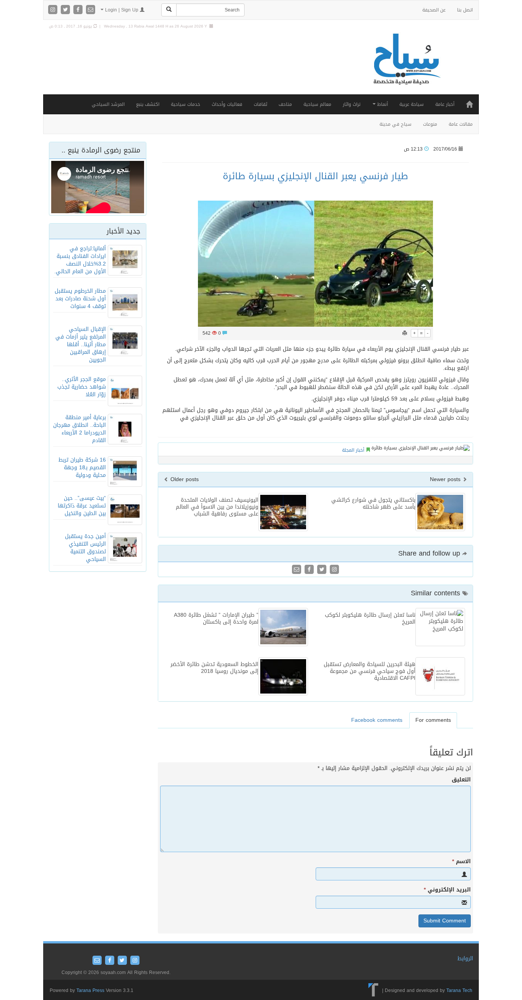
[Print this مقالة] (404, 333)
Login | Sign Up (122, 10)
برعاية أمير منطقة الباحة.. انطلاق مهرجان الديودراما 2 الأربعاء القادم (79, 429)
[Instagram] (53, 10)
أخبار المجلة (353, 450)
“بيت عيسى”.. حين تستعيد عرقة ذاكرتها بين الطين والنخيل (82, 506)
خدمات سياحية (185, 104)
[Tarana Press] (373, 990)
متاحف (285, 104)
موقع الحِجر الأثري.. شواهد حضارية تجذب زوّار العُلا (81, 387)
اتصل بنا (465, 10)
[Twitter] (66, 10)
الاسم (461, 861)
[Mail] (90, 10)
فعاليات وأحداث (227, 104)
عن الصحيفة (434, 10)
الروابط (465, 958)
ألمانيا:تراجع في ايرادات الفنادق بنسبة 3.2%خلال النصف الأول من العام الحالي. (80, 260)
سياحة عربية (411, 104)
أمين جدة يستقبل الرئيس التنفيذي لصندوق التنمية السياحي (85, 547)
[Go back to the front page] (406, 67)
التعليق (461, 780)
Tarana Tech (459, 990)
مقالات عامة (461, 124)
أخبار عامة (444, 104)
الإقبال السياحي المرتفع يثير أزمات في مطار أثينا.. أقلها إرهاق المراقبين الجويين (80, 344)
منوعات (430, 124)
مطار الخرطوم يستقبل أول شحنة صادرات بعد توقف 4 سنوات (80, 298)
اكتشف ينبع (147, 104)
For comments (433, 720)
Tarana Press (90, 990)
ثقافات (260, 104)
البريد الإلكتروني (447, 890)
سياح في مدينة (395, 124)
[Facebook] (79, 10)
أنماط (382, 104)
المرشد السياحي (108, 104)
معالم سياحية (317, 104)
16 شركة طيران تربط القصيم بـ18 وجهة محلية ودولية (82, 467)
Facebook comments (376, 720)
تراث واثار (351, 104)
